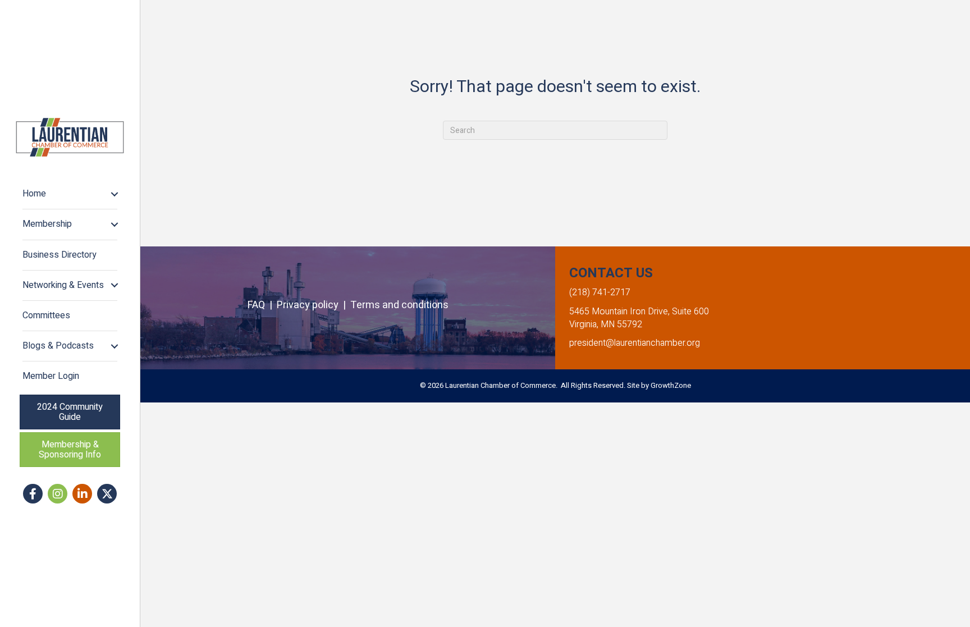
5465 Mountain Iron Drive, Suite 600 (639, 311)
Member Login (50, 376)
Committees (46, 315)
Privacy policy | (313, 305)
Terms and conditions (399, 305)
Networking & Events (63, 285)
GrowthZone (671, 385)
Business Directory (59, 255)
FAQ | (262, 305)
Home (34, 193)
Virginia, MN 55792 (605, 324)
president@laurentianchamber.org (634, 343)
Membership (47, 224)
